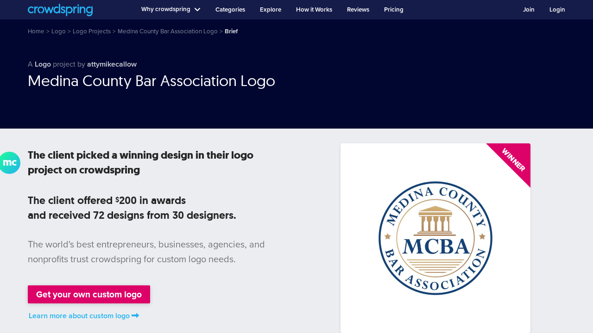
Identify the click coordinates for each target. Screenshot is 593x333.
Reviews (358, 9)
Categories (230, 9)
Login (557, 9)
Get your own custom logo (89, 294)
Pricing (394, 9)
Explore (270, 9)
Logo (43, 64)
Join (529, 9)
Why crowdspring (165, 9)
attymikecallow (112, 64)
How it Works (314, 9)
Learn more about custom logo (79, 316)
